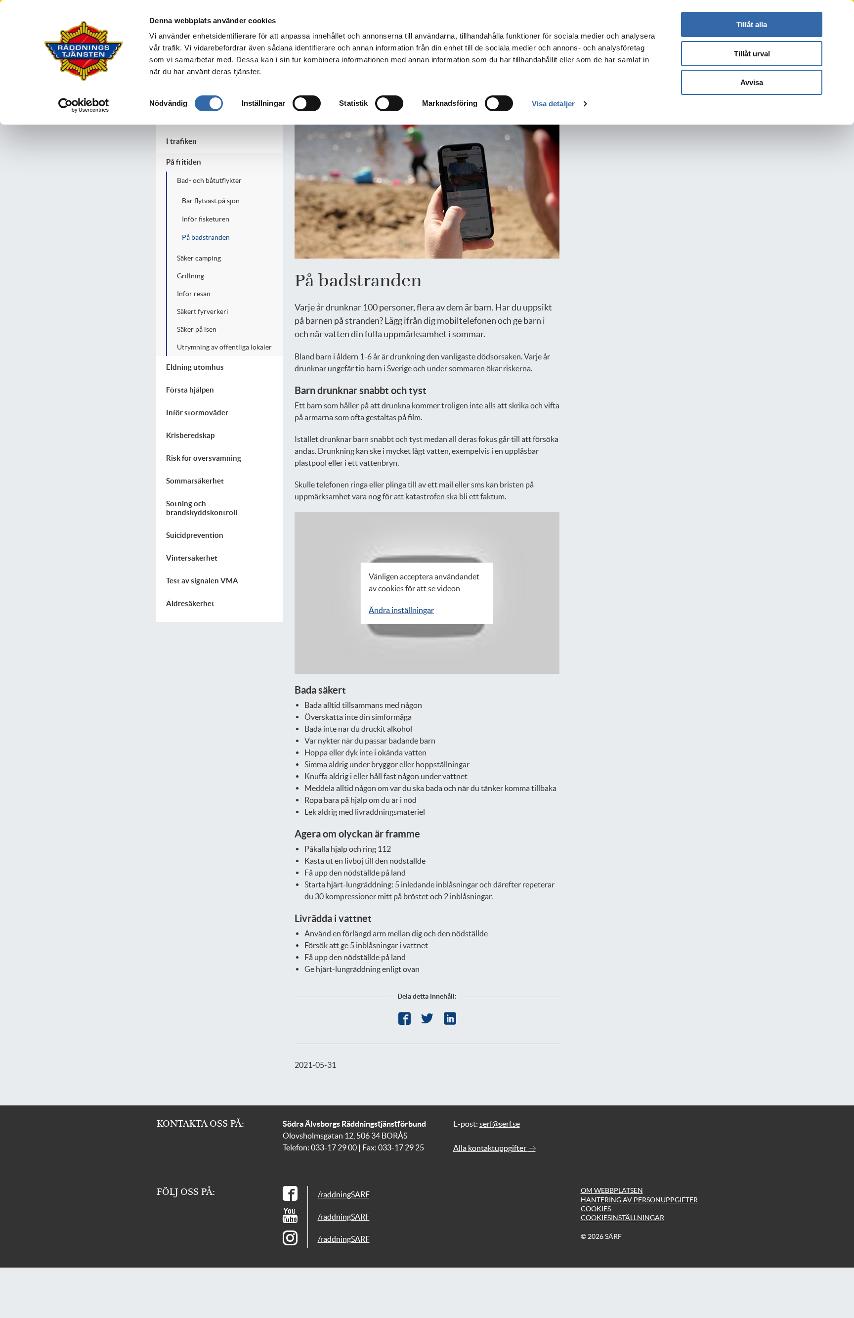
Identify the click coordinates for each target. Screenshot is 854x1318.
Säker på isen (196, 329)
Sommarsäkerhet (195, 481)
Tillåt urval (752, 53)
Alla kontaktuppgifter (490, 1147)
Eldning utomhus (195, 367)
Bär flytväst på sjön (211, 201)
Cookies (596, 1209)
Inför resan (194, 294)
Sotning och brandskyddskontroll (201, 508)
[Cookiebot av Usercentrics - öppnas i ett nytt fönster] (84, 105)
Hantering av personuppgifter (639, 1200)
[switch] (307, 103)
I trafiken (181, 141)
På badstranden (206, 237)
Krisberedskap (190, 435)
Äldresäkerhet (190, 603)
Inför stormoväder (197, 412)
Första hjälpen (190, 390)
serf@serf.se (499, 1123)
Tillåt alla (751, 24)
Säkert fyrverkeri (202, 311)
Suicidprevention (194, 535)
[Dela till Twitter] (427, 1018)
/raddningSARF (344, 1194)
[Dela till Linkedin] (450, 1018)
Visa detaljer (553, 103)
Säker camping (199, 258)
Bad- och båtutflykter (209, 180)
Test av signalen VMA (202, 580)
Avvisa (751, 82)
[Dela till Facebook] (404, 1018)
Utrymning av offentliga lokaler (224, 347)
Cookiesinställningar (622, 1218)
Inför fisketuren (205, 219)
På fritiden (183, 162)
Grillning (190, 276)
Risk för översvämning (203, 458)
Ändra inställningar (401, 610)
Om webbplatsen (612, 1190)
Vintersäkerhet (191, 558)
